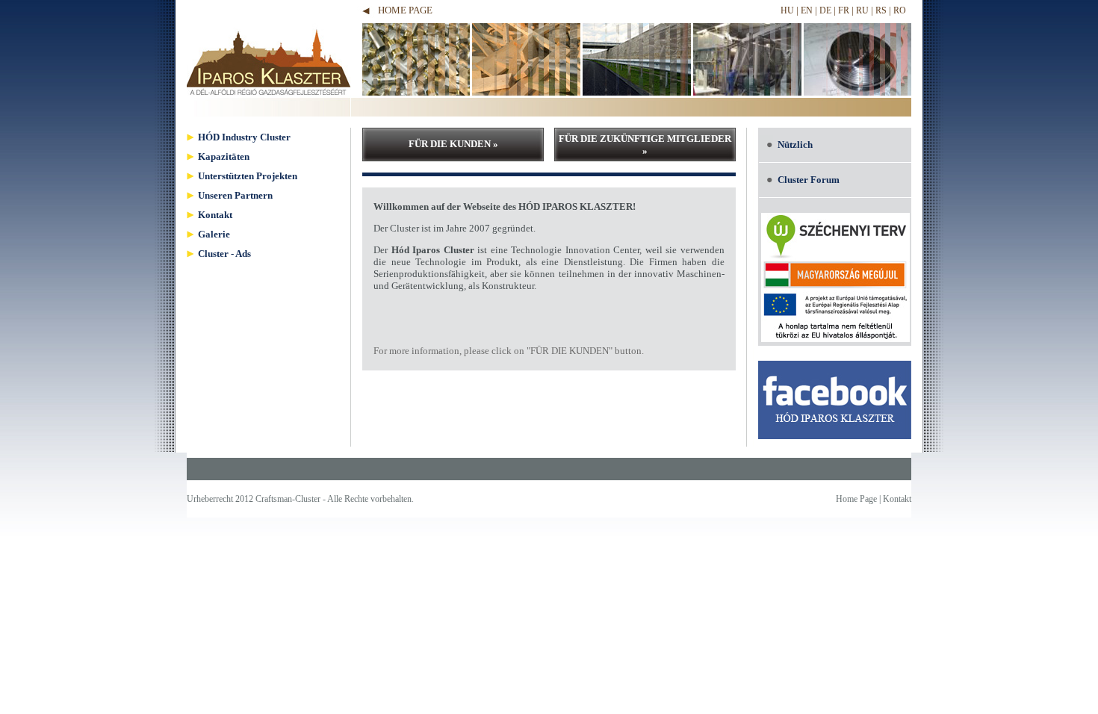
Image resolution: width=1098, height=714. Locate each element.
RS (881, 10)
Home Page (405, 10)
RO (899, 10)
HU (787, 10)
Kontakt (897, 499)
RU (862, 10)
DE (825, 10)
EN (807, 10)
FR (843, 10)
